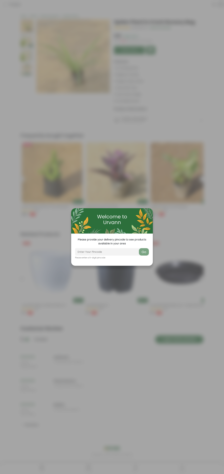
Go (144, 252)
